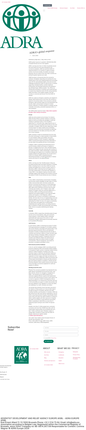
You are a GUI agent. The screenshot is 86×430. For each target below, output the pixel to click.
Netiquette (75, 351)
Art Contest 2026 (6, 2)
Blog (45, 357)
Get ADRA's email (48, 341)
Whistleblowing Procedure (76, 358)
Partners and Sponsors (49, 360)
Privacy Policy (53, 338)
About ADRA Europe (52, 8)
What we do (61, 363)
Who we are (47, 352)
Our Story (46, 355)
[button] (44, 10)
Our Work (72, 8)
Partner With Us (81, 8)
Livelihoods (61, 355)
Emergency (61, 352)
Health (60, 360)
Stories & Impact (64, 8)
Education (61, 357)
